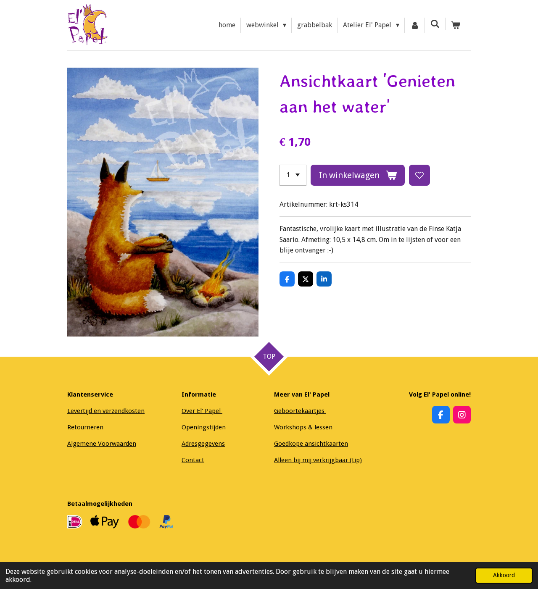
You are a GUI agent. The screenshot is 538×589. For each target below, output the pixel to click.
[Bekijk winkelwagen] (456, 25)
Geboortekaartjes (300, 411)
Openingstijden (204, 427)
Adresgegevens (203, 443)
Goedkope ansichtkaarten (311, 443)
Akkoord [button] (504, 575)
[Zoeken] (435, 24)
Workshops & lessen (303, 427)
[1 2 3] (293, 175)
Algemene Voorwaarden (101, 443)
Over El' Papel (202, 411)
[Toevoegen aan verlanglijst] (419, 175)
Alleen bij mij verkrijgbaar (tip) (318, 460)
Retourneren (85, 427)
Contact (193, 460)
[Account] (415, 25)
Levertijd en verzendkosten (106, 411)
